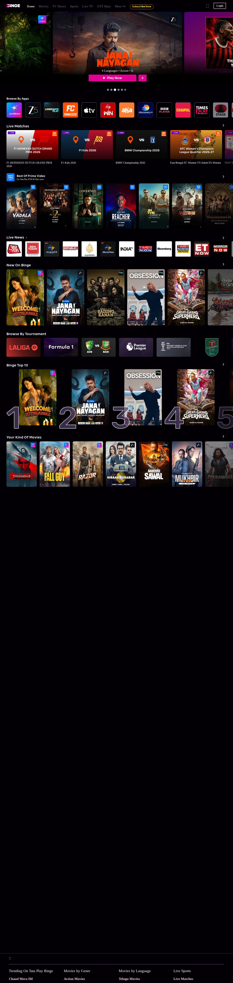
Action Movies (74, 979)
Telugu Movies (129, 979)
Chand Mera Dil (21, 979)
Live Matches (183, 979)
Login (219, 5)
